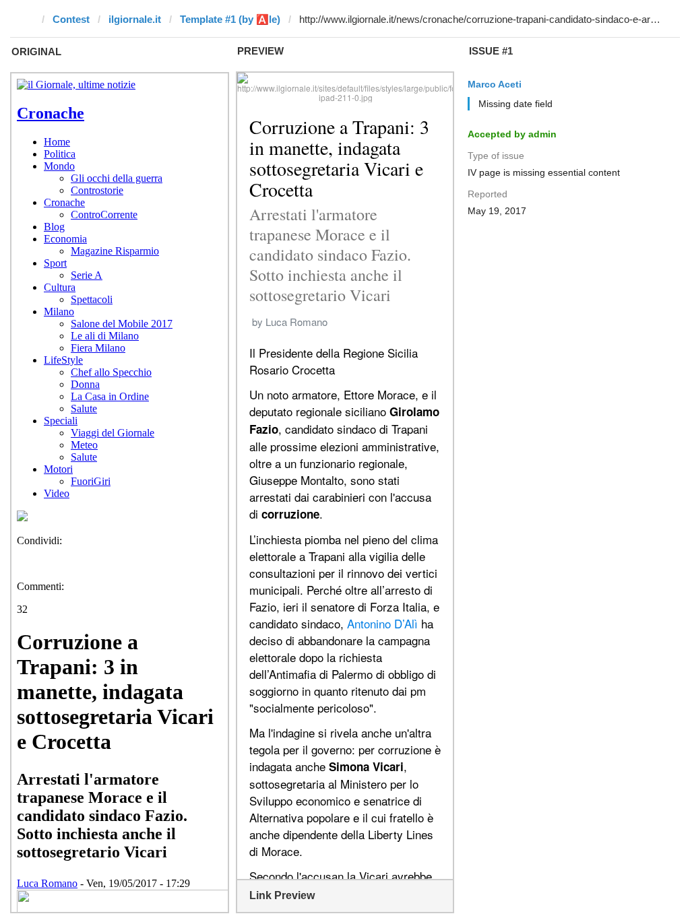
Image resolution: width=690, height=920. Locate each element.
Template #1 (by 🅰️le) (230, 19)
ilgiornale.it (134, 19)
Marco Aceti (495, 84)
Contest (71, 19)
